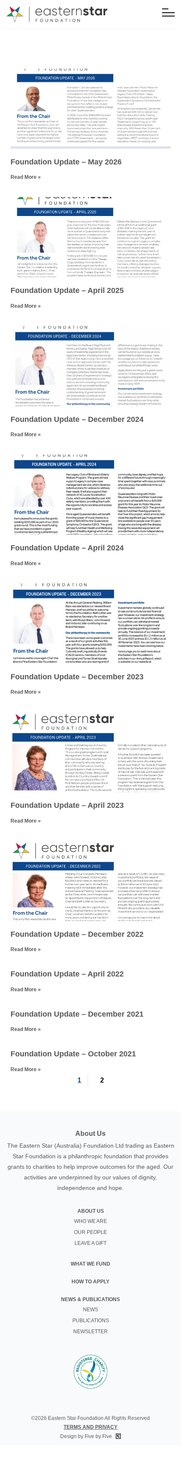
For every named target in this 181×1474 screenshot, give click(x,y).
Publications (90, 1321)
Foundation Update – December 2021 (77, 1014)
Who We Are (90, 1221)
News (90, 1310)
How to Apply (90, 1282)
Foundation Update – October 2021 (73, 1054)
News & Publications (90, 1299)
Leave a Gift (90, 1243)
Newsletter (90, 1332)
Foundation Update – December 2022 (77, 934)
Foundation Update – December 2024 (77, 419)
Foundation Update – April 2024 (67, 548)
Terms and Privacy (90, 1427)
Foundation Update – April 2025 (67, 290)
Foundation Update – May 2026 (66, 162)
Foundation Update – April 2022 (67, 974)
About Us (90, 1211)
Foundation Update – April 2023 (67, 805)
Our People (90, 1232)
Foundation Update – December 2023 (77, 677)
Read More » (26, 177)
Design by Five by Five (86, 1436)
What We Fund (90, 1264)
